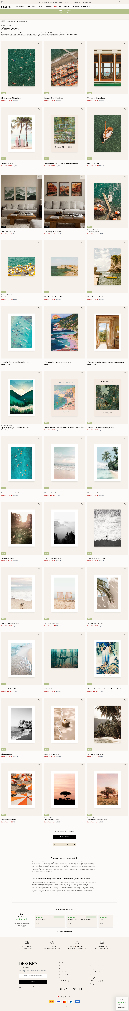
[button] (122, 1003)
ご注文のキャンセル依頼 (96, 981)
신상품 (28, 6)
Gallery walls (64, 6)
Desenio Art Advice (95, 963)
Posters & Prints (12, 21)
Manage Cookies (95, 984)
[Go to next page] (74, 844)
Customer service (95, 966)
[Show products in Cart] (126, 7)
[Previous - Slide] (32, 921)
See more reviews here (64, 931)
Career (61, 969)
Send (33, 982)
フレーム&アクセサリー (45, 6)
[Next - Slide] (115, 921)
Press (60, 966)
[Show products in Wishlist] (122, 7)
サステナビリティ (64, 972)
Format (67, 17)
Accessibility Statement (66, 975)
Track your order (94, 969)
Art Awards (62, 978)
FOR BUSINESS (85, 6)
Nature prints (23, 21)
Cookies (92, 975)
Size (78, 17)
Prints (34, 6)
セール (55, 6)
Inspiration (75, 6)
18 (71, 845)
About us (61, 963)
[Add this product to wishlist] (39, 43)
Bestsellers (20, 6)
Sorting (90, 17)
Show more (64, 837)
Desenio (69, 1006)
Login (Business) (64, 981)
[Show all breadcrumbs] (3, 21)
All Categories (39, 17)
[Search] (118, 6)
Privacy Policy (30, 986)
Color (54, 17)
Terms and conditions (96, 972)
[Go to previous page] (54, 844)
